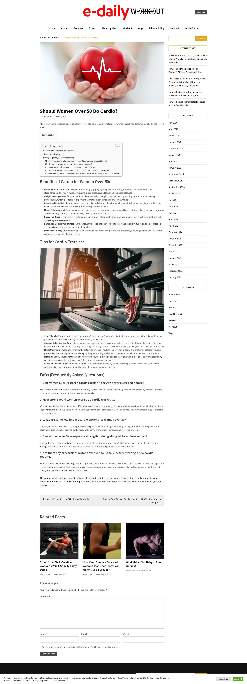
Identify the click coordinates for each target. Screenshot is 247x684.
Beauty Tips (174, 294)
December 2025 (176, 148)
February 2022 (175, 270)
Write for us (191, 28)
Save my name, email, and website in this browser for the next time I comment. (80, 647)
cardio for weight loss (125, 478)
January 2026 (175, 142)
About (64, 28)
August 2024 (174, 193)
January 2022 (175, 277)
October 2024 (175, 180)
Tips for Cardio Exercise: (53, 154)
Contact (174, 28)
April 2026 (173, 129)
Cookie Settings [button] (223, 679)
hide (54, 135)
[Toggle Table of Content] (116, 146)
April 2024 (173, 219)
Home (52, 28)
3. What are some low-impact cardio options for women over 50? (73, 167)
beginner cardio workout (55, 478)
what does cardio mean (127, 481)
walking (80, 353)
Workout (127, 28)
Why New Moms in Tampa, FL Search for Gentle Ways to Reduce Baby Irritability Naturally (188, 59)
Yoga (140, 28)
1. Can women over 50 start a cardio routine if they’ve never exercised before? (77, 161)
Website (127, 634)
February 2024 (175, 232)
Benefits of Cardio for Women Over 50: (59, 150)
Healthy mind (109, 28)
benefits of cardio (76, 478)
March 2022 (174, 264)
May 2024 (173, 212)
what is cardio (146, 481)
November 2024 (176, 174)
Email (84, 634)
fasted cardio (65, 481)
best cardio (91, 478)
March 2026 (174, 135)
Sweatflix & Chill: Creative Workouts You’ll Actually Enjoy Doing (58, 565)
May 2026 (173, 122)
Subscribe (201, 12)
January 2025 (175, 167)
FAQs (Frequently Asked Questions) (58, 157)
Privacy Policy (156, 28)
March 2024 (174, 225)
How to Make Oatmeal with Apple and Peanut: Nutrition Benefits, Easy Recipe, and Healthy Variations (187, 82)
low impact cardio (81, 481)
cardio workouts (144, 478)
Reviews (172, 320)
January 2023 (175, 257)
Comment (45, 596)
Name (43, 634)
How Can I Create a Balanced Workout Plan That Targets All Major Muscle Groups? (101, 565)
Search (201, 38)
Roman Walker (145, 570)
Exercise (78, 28)
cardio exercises (105, 478)
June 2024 (173, 206)
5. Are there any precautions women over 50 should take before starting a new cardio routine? (83, 173)
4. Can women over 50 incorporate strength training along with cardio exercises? (79, 170)
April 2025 (173, 161)
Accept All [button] (238, 679)
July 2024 (173, 200)
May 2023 (173, 251)
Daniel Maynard (46, 116)
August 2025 (174, 154)
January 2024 (175, 238)
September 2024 (177, 187)
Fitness (92, 28)
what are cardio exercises (103, 481)
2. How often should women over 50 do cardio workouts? (70, 164)
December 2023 (176, 245)
